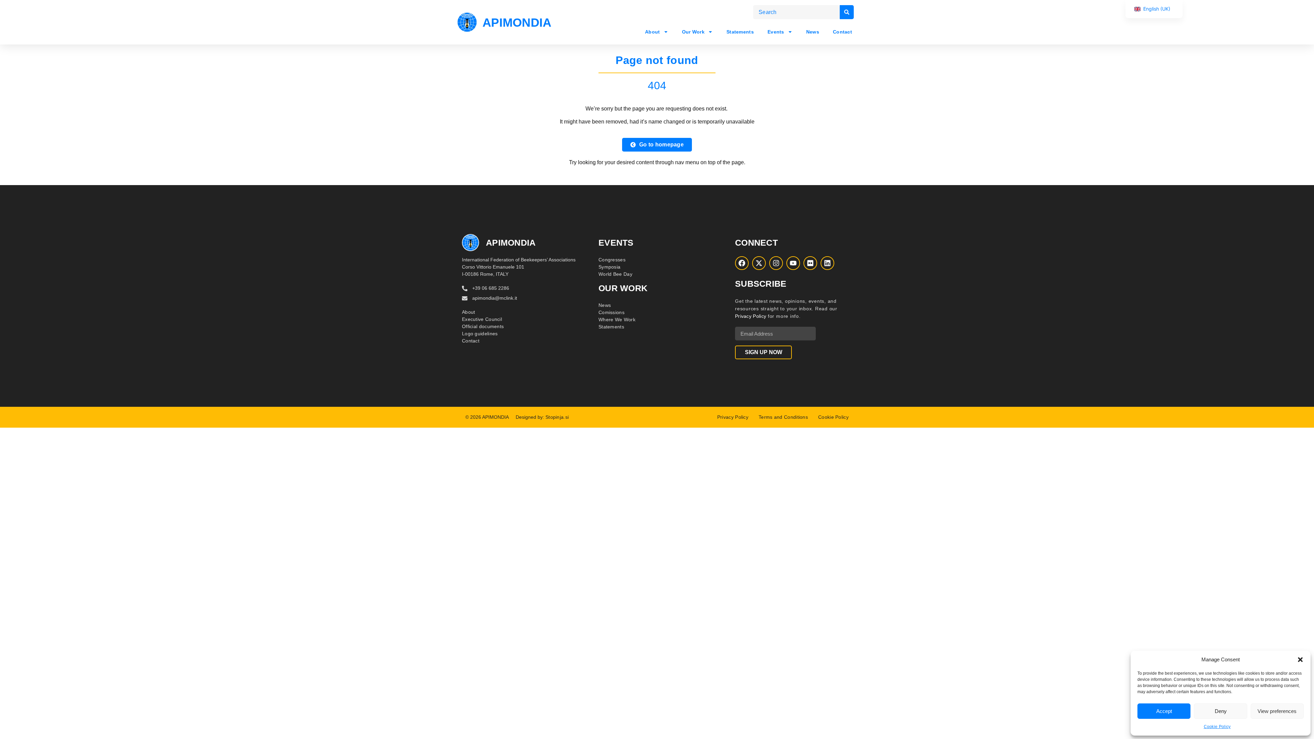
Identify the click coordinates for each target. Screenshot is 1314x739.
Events (776, 32)
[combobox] (796, 12)
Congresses (612, 259)
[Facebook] (742, 263)
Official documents (483, 326)
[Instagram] (776, 263)
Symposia (609, 267)
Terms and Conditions (783, 417)
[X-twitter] (759, 263)
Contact (842, 32)
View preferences (1277, 711)
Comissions (611, 312)
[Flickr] (810, 263)
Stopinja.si (557, 417)
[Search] (847, 12)
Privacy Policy (750, 316)
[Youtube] (793, 263)
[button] (1300, 659)
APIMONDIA (517, 22)
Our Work (693, 32)
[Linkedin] (827, 263)
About (652, 32)
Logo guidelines (480, 333)
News (812, 32)
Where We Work (616, 319)
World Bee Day (615, 274)
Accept (1164, 711)
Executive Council (482, 319)
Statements (740, 32)
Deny (1221, 711)
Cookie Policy (1217, 726)
